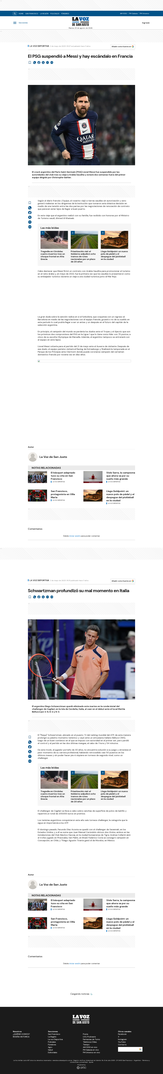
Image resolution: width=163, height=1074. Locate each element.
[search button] (15, 13)
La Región (44, 14)
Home (21, 14)
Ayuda (91, 1062)
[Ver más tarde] (30, 62)
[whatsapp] (34, 62)
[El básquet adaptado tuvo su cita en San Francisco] (37, 477)
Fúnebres (65, 14)
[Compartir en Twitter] (43, 62)
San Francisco (31, 14)
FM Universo (144, 13)
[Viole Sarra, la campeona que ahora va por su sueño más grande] (93, 477)
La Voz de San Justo (53, 457)
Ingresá (145, 22)
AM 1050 (123, 13)
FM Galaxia (133, 13)
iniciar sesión (74, 536)
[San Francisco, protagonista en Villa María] (37, 496)
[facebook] (38, 62)
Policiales (54, 14)
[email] (47, 62)
